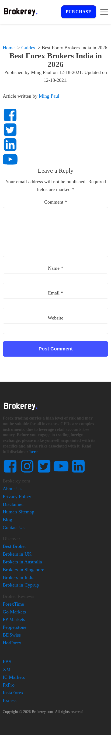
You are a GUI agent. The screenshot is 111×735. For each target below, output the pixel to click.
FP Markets (14, 619)
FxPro (9, 685)
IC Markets (14, 677)
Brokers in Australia (22, 561)
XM (7, 669)
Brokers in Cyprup (21, 585)
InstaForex (13, 692)
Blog (7, 519)
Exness (9, 700)
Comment (55, 202)
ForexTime (13, 604)
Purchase (79, 11)
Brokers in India (18, 577)
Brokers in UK (17, 554)
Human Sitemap (18, 511)
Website (55, 318)
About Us (12, 488)
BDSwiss (12, 635)
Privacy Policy (17, 496)
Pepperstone (14, 627)
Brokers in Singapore (23, 569)
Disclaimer (13, 504)
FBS (7, 661)
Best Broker (14, 546)
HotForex (12, 642)
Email (55, 293)
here (33, 451)
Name (55, 268)
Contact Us (14, 527)
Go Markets (14, 612)
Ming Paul (49, 96)
